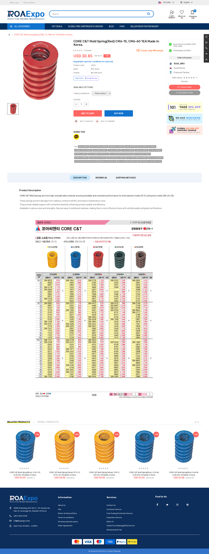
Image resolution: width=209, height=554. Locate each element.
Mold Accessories (156, 157)
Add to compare (108, 121)
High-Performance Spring (137, 157)
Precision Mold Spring (116, 157)
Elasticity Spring (81, 157)
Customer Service (114, 509)
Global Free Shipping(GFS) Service (121, 526)
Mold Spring (83, 146)
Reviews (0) (101, 178)
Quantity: (77, 100)
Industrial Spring (100, 150)
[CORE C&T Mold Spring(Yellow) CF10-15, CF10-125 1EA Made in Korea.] (64, 446)
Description (80, 178)
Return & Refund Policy (67, 513)
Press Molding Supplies (107, 161)
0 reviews (87, 50)
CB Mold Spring (81, 154)
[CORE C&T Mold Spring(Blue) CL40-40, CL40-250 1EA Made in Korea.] (184, 446)
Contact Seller (186, 87)
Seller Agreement (65, 526)
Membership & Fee (114, 530)
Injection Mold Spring (99, 146)
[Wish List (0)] (181, 12)
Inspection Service (114, 517)
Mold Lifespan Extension (127, 161)
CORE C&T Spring (131, 146)
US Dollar (167, 2)
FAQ (59, 509)
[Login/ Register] (172, 12)
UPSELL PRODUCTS (48, 422)
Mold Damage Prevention (98, 154)
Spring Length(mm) (82, 93)
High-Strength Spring (147, 146)
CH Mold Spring (155, 150)
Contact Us (111, 505)
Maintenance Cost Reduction (149, 161)
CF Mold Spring (114, 150)
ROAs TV (110, 522)
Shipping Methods (126, 178)
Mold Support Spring (142, 154)
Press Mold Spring (116, 146)
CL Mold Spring (128, 150)
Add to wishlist (86, 121)
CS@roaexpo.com (22, 521)
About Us (61, 505)
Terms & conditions (66, 517)
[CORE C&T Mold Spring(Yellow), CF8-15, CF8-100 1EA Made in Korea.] (104, 446)
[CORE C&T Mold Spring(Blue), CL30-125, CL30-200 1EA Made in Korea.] (25, 446)
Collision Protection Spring (121, 154)
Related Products (18, 422)
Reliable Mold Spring (97, 157)
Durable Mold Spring (83, 150)
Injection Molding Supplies (85, 161)
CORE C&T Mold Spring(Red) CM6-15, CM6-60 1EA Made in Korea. (43, 35)
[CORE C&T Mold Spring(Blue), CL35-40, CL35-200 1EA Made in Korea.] (144, 446)
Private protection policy (68, 522)
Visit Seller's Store (186, 93)
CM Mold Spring (141, 150)
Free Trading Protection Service (120, 513)
